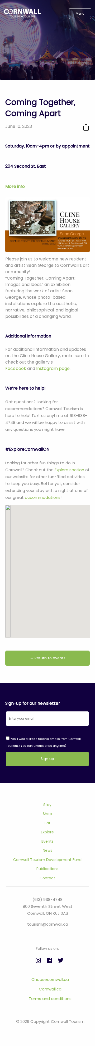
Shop (47, 813)
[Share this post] (86, 127)
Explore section (69, 470)
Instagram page (53, 368)
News (47, 850)
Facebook (15, 368)
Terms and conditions (50, 998)
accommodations (42, 497)
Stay (47, 804)
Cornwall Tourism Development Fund (47, 859)
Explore (47, 832)
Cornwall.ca (50, 989)
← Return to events (47, 658)
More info (15, 186)
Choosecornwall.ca (50, 979)
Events (47, 841)
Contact (47, 878)
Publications (47, 868)
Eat (47, 823)
